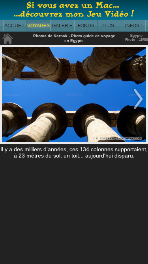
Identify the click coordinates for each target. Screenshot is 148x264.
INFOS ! (133, 25)
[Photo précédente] (10, 110)
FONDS (86, 25)
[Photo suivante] (138, 110)
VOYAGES (38, 25)
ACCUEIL (14, 25)
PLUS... (109, 25)
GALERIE (62, 25)
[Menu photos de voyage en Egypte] (8, 42)
